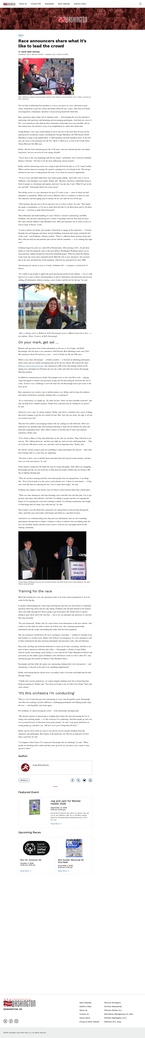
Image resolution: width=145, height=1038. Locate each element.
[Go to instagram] (16, 1021)
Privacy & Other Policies (89, 1022)
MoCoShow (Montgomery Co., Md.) (118, 1014)
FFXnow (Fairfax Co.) (113, 1010)
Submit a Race (80, 4)
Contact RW (36, 4)
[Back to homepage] (9, 3)
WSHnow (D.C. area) (112, 1022)
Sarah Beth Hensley (30, 52)
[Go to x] (5, 1021)
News (21, 35)
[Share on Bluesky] (84, 780)
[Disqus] (55, 907)
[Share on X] (78, 780)
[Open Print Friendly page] (90, 780)
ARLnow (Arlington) (112, 1003)
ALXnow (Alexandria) (113, 1006)
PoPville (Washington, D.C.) (115, 1018)
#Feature (24, 780)
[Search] (140, 4)
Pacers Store (85, 1018)
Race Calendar (64, 4)
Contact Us (84, 1014)
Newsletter (49, 4)
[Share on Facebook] (72, 780)
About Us (23, 4)
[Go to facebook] (11, 1021)
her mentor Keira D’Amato (32, 365)
